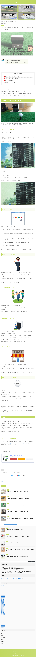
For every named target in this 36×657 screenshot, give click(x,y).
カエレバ (13, 456)
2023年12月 (3, 613)
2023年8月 (3, 615)
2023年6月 (3, 617)
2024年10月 (3, 606)
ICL (1, 633)
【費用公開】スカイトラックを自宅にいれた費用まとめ (17, 443)
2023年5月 (3, 618)
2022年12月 (3, 624)
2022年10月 (3, 626)
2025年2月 (3, 602)
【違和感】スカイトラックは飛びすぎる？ (10, 524)
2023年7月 (2, 616)
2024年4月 (3, 610)
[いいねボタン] (2, 470)
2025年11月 (3, 594)
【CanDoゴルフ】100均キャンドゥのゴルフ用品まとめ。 (18, 511)
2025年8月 (3, 597)
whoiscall (19, 578)
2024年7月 (2, 608)
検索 (32, 561)
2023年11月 (3, 614)
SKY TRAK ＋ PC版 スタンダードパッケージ (17, 455)
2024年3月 (3, 611)
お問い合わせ (14, 651)
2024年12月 (3, 604)
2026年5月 (3, 588)
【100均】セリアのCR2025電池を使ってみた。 (15, 529)
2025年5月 (3, 600)
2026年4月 (3, 589)
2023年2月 (3, 622)
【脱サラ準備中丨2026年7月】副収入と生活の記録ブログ (17, 542)
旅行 (2, 643)
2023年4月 (3, 619)
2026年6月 (3, 587)
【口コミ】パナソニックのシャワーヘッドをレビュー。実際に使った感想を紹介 (16, 571)
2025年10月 (3, 595)
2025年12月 (3, 593)
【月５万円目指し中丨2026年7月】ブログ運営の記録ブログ (17, 536)
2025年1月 (2, 603)
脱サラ (2, 645)
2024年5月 (3, 609)
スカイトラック (4, 481)
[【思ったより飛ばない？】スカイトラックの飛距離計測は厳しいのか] (19, 475)
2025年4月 (3, 601)
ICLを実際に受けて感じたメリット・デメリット (9, 578)
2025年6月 (3, 599)
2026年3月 (3, 590)
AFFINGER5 (22, 655)
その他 (2, 635)
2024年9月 (3, 607)
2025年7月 (2, 598)
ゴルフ (2, 639)
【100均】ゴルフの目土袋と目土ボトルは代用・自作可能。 (18, 498)
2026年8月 (3, 585)
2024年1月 (2, 612)
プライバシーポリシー (20, 651)
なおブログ (18, 2)
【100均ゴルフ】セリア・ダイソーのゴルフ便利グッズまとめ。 (19, 491)
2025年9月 (3, 596)
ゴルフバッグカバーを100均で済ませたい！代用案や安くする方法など (20, 518)
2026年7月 (2, 586)
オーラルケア (3, 637)
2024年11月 (3, 605)
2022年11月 (3, 625)
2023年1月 (2, 623)
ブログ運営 (3, 641)
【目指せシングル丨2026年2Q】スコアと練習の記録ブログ (17, 556)
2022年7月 (2, 627)
